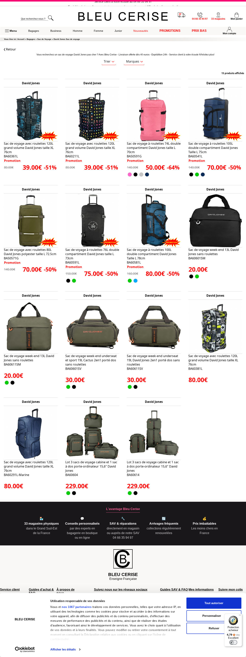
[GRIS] (141, 174)
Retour (10, 49)
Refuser (214, 628)
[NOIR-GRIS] (12, 383)
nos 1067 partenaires (76, 607)
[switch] (233, 642)
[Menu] (240, 616)
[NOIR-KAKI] (130, 281)
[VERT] (197, 174)
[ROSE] (130, 174)
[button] (11, 31)
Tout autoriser (213, 603)
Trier (107, 61)
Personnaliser (211, 615)
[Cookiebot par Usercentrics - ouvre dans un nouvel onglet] (25, 649)
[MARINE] (147, 174)
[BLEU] (135, 281)
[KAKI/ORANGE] (7, 383)
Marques (132, 61)
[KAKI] (74, 281)
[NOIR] (135, 174)
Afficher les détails (63, 649)
